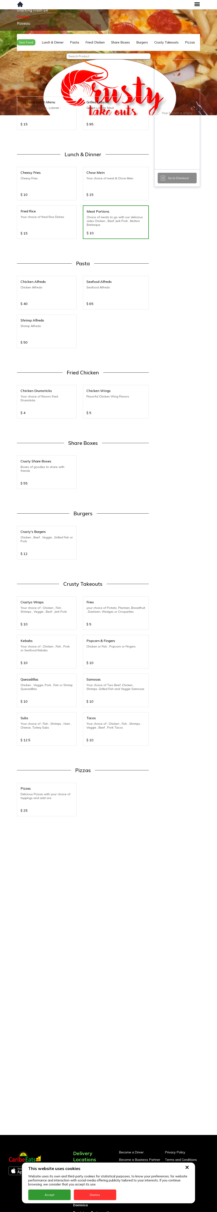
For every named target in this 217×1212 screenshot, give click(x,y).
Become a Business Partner (139, 1160)
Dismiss (95, 1195)
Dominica (80, 1205)
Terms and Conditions (181, 1160)
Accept (49, 1195)
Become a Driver (131, 1152)
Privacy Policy (175, 1152)
